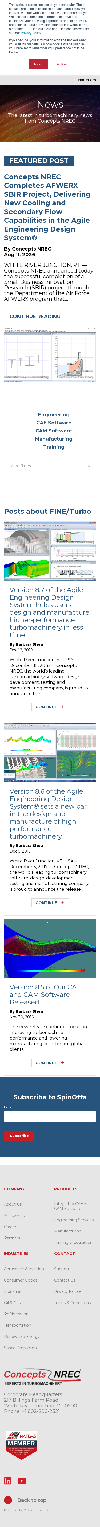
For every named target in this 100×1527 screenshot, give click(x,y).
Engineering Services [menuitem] (74, 1219)
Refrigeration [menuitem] (16, 1314)
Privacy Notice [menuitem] (68, 1291)
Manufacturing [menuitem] (68, 1231)
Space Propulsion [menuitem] (20, 1347)
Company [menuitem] (14, 1189)
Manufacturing (54, 439)
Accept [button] (38, 64)
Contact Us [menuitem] (64, 1280)
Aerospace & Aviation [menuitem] (24, 1269)
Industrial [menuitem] (12, 1291)
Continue (46, 706)
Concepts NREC (31, 249)
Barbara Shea (29, 644)
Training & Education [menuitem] (73, 1242)
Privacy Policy (31, 32)
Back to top (31, 1500)
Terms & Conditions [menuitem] (72, 1302)
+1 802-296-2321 (41, 1411)
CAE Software (53, 422)
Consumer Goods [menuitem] (20, 1280)
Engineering (54, 414)
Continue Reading (35, 317)
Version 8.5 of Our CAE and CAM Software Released (45, 994)
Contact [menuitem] (64, 1253)
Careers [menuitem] (11, 1226)
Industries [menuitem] (87, 80)
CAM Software (53, 431)
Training (54, 447)
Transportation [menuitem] (17, 1325)
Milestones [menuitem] (14, 1215)
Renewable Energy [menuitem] (22, 1336)
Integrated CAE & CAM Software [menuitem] (70, 1206)
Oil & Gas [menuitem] (12, 1302)
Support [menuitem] (61, 1269)
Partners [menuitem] (12, 1238)
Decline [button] (61, 64)
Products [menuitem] (66, 1189)
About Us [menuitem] (13, 1204)
